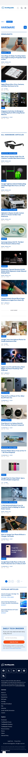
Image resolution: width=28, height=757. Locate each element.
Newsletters (4, 697)
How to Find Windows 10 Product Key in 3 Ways (9, 610)
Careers (3, 712)
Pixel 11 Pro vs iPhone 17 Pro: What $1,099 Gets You (12, 397)
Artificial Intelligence (7, 597)
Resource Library (5, 729)
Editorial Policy (4, 735)
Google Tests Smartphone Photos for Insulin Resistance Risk (13, 340)
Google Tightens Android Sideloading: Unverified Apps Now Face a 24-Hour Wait (13, 185)
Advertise (3, 708)
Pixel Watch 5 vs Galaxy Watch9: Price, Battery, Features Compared (12, 424)
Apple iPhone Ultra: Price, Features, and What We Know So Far (12, 85)
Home (2, 21)
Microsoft (3, 605)
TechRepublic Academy (6, 724)
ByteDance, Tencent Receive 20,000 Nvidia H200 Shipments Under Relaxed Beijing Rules (13, 271)
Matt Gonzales (5, 303)
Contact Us (4, 695)
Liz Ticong (4, 88)
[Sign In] (17, 8)
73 (18, 581)
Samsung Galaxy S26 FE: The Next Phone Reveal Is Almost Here (12, 243)
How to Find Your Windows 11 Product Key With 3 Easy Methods (9, 602)
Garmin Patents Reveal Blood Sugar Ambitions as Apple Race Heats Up (13, 299)
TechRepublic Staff (7, 117)
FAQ (2, 706)
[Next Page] (22, 581)
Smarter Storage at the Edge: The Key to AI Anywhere (10, 594)
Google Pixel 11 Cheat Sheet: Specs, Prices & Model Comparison (13, 479)
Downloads (4, 720)
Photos (3, 731)
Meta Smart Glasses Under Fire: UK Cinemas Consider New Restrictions (13, 157)
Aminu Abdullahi (6, 62)
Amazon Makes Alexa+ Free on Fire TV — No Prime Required (13, 451)
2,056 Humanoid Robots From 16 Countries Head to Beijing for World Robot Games (13, 507)
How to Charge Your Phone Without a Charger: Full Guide (13, 535)
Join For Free (14, 642)
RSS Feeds (3, 699)
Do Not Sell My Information (7, 710)
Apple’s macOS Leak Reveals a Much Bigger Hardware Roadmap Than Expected (13, 368)
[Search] (21, 8)
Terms (11, 648)
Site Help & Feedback (6, 703)
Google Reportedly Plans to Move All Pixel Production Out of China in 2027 (13, 563)
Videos (3, 733)
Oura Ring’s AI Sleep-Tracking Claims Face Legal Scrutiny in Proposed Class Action (13, 57)
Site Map (3, 701)
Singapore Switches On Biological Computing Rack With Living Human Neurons (13, 112)
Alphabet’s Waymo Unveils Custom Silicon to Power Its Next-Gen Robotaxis (12, 214)
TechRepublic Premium (6, 726)
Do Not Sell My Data (20, 685)
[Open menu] (25, 8)
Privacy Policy (18, 648)
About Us (3, 692)
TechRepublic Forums (6, 722)
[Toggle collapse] (4, 752)
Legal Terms (10, 741)
